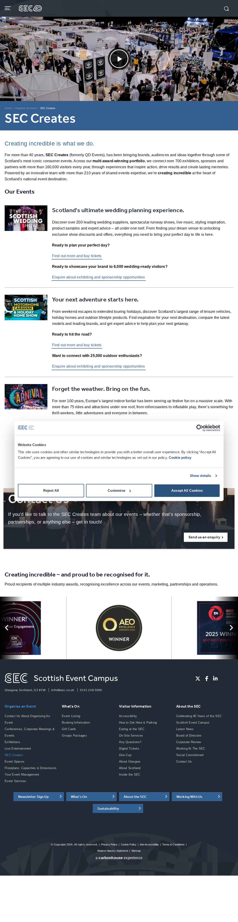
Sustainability (108, 808)
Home (8, 108)
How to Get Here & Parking (138, 722)
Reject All (51, 490)
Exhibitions (12, 742)
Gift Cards (69, 729)
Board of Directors (189, 735)
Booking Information (76, 722)
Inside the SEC (129, 774)
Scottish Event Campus (192, 722)
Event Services (15, 781)
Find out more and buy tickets (77, 256)
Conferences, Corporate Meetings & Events (30, 732)
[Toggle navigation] (8, 8)
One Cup (125, 755)
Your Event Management (22, 774)
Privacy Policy (109, 844)
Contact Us (184, 761)
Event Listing (71, 716)
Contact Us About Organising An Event (27, 719)
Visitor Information (135, 706)
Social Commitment (190, 755)
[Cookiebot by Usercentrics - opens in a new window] (199, 427)
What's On (70, 706)
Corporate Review (188, 742)
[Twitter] (198, 678)
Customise (116, 490)
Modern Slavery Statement (112, 850)
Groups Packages (74, 735)
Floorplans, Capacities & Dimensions (30, 768)
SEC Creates (14, 755)
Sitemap (136, 850)
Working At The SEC (190, 748)
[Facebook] (207, 678)
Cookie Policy (128, 844)
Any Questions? (130, 742)
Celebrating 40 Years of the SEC (199, 716)
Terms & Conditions (173, 844)
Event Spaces (14, 761)
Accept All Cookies (187, 490)
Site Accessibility (149, 844)
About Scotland (130, 768)
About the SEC (188, 706)
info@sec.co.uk (62, 690)
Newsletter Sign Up (33, 796)
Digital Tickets (129, 748)
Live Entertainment (18, 748)
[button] (226, 9)
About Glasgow (129, 761)
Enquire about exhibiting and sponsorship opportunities (98, 277)
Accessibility (128, 716)
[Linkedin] (215, 678)
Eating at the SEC (131, 729)
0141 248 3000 (91, 690)
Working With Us (189, 796)
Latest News (185, 729)
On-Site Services (131, 735)
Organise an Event (26, 108)
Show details (200, 476)
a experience (119, 858)
